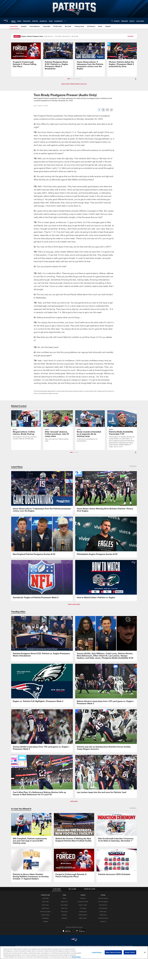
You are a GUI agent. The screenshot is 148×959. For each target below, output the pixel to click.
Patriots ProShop (103, 898)
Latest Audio (45, 905)
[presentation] (136, 79)
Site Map (45, 921)
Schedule (64, 914)
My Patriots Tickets (83, 901)
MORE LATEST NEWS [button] (74, 604)
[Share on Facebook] (99, 111)
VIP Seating (83, 908)
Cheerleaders (45, 918)
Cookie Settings (97, 952)
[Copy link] (111, 110)
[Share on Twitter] (103, 111)
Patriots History (45, 914)
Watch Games (83, 918)
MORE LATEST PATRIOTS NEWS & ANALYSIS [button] (74, 84)
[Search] (112, 21)
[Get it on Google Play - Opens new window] (80, 931)
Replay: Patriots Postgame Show (32, 36)
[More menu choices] (65, 21)
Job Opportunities (103, 918)
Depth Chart (64, 901)
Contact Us (103, 921)
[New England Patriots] (74, 940)
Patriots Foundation (45, 911)
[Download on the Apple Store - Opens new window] (66, 931)
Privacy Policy (76, 957)
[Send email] (107, 111)
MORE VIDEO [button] (74, 801)
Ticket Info (83, 898)
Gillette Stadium (83, 914)
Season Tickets (83, 905)
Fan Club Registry (103, 901)
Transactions (64, 911)
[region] (74, 952)
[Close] (145, 952)
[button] (68, 78)
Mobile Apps (103, 911)
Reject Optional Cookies (113, 952)
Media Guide (103, 914)
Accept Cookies (130, 952)
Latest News (45, 898)
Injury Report (64, 905)
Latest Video (45, 901)
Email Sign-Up (103, 905)
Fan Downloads (103, 908)
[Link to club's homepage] (5, 20)
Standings (64, 918)
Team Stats (64, 908)
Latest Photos (45, 908)
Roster (64, 898)
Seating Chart (83, 911)
